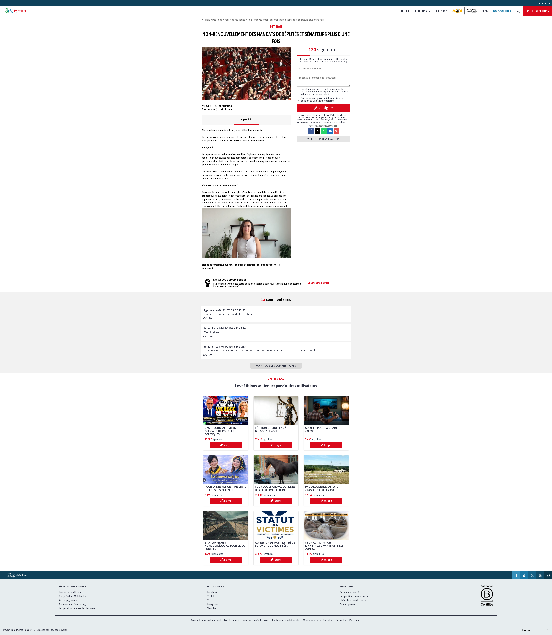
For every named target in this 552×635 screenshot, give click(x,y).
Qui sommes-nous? (349, 592)
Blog (485, 11)
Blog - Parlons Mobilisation (73, 596)
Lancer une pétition (537, 11)
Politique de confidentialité (286, 620)
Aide (219, 620)
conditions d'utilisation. (334, 122)
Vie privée (254, 620)
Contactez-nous (238, 620)
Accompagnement (68, 600)
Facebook (212, 592)
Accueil (405, 11)
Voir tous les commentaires (276, 365)
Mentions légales (312, 620)
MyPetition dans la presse (353, 600)
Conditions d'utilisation (335, 620)
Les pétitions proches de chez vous (77, 608)
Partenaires (355, 620)
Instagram (212, 604)
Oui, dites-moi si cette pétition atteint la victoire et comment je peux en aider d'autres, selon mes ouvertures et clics (325, 91)
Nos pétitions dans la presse (354, 596)
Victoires (441, 11)
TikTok (211, 596)
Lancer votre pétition (70, 592)
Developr (63, 630)
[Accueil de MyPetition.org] (16, 11)
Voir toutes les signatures (323, 139)
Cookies (266, 620)
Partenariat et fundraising (72, 604)
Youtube (211, 608)
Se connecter (544, 3)
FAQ (226, 620)
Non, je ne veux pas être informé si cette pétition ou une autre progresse (322, 99)
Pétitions (217, 19)
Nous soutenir (502, 11)
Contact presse (347, 604)
